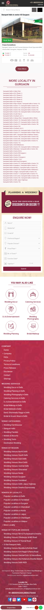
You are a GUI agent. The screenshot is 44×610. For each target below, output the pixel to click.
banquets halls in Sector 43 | (30, 120)
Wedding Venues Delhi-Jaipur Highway (20, 484)
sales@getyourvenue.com (14, 589)
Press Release (10, 368)
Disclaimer (8, 372)
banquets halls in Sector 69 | (29, 167)
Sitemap (7, 379)
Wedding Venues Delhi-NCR (15, 562)
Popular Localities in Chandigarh (17, 518)
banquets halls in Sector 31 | (12, 124)
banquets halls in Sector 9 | (29, 140)
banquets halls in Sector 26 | (12, 130)
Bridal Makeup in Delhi (13, 405)
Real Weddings (37, 571)
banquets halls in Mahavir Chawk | (28, 134)
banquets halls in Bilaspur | (11, 167)
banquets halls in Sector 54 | (12, 112)
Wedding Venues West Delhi (15, 462)
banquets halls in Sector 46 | (12, 110)
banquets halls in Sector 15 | (32, 103)
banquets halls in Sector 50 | (30, 149)
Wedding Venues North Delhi (15, 452)
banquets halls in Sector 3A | (12, 178)
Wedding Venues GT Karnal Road (17, 541)
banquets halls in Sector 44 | (30, 107)
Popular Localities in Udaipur (15, 521)
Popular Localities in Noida (15, 511)
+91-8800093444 (36, 2)
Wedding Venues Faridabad (15, 480)
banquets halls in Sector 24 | (28, 171)
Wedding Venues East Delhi (15, 459)
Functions (15, 573)
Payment (23, 573)
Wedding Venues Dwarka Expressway (19, 487)
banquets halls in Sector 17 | (12, 105)
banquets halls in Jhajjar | (11, 171)
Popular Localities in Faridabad (16, 500)
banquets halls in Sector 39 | (12, 147)
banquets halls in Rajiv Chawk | (13, 103)
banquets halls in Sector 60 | (12, 155)
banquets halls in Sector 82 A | (12, 151)
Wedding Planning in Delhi (14, 391)
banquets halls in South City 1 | (30, 130)
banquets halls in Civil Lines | (12, 176)
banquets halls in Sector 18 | (30, 124)
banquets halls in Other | (30, 118)
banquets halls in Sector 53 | (30, 110)
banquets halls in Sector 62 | (30, 178)
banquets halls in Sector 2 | (29, 165)
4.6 (39, 21)
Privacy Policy (9, 361)
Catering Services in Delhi (14, 398)
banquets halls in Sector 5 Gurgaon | (14, 157)
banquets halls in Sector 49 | (30, 176)
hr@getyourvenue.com (30, 575)
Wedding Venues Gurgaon (14, 477)
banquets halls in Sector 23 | (12, 107)
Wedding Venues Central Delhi (16, 466)
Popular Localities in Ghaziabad (17, 507)
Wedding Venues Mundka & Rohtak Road (20, 548)
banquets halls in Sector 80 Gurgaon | (15, 153)
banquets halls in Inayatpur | (12, 165)
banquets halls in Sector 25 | (12, 140)
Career (29, 573)
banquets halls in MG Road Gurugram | (15, 161)
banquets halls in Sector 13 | (30, 163)
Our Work (27, 571)
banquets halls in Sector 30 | (30, 136)
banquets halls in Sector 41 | (29, 173)
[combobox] (22, 238)
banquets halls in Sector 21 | (12, 132)
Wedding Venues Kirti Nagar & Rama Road (21, 552)
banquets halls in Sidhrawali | (30, 147)
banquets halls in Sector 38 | (30, 138)
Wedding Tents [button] (10, 439)
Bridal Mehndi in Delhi (12, 409)
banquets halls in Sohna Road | (31, 112)
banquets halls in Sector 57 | (12, 163)
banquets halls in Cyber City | (12, 91)
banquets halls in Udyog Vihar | (13, 118)
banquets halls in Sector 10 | (12, 143)
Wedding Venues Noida (13, 473)
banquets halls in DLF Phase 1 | (13, 93)
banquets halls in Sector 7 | (11, 173)
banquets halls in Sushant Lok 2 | (13, 128)
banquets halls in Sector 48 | (30, 122)
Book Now (7, 40)
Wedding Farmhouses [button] (13, 425)
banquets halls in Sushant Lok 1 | (13, 116)
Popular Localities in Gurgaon (16, 503)
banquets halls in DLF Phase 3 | (13, 97)
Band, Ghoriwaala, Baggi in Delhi (16, 413)
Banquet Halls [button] (9, 428)
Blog (12, 571)
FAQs (6, 357)
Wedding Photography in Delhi (16, 395)
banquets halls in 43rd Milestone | (13, 145)
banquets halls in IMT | (10, 134)
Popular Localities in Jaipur (15, 514)
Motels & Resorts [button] (11, 436)
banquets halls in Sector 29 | (30, 105)
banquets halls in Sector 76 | (12, 182)
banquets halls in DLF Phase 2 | (13, 95)
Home (6, 350)
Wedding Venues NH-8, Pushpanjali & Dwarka (22, 534)
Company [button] (7, 354)
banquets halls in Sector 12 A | (12, 159)
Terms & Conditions (12, 364)
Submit (23, 269)
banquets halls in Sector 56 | (12, 126)
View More (22, 69)
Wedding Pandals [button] (11, 432)
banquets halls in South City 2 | (13, 114)
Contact (7, 375)
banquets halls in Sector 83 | (12, 138)
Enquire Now (11, 608)
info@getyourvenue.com (32, 589)
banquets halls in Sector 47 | (12, 122)
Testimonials (19, 571)
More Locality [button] (9, 525)
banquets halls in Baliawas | (30, 169)
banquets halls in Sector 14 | (12, 120)
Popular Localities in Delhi (14, 496)
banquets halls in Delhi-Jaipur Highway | (15, 180)
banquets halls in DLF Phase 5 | (13, 101)
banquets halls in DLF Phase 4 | (13, 99)
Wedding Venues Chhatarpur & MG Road (20, 537)
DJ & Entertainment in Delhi (15, 402)
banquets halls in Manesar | (12, 149)
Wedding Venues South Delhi (16, 455)
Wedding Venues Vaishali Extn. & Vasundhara (22, 555)
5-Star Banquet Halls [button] (12, 544)
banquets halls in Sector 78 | (12, 136)
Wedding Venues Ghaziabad (15, 470)
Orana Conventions (9, 45)
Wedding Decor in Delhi (13, 387)
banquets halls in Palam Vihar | (30, 132)
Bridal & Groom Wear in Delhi (15, 416)
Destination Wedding (12, 443)
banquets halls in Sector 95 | (12, 169)
